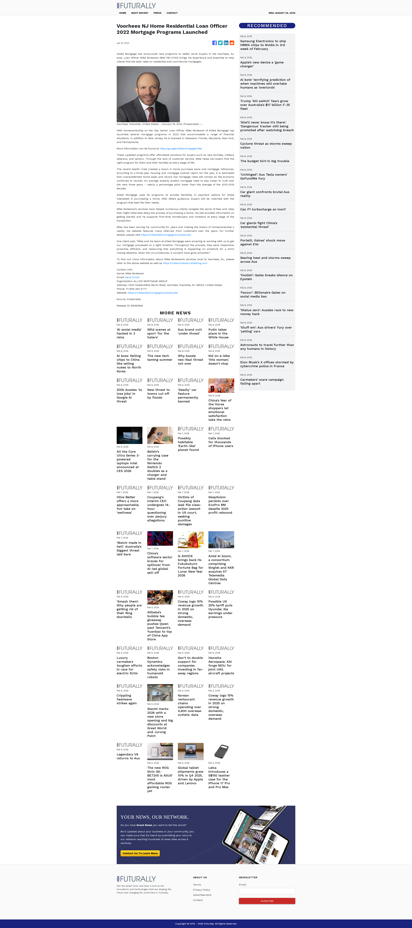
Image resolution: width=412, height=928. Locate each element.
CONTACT (172, 13)
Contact (198, 900)
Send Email (132, 277)
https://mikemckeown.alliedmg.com (185, 263)
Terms (197, 884)
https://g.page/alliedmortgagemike (181, 148)
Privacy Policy (201, 889)
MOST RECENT (139, 13)
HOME (122, 13)
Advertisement (202, 894)
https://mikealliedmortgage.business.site (166, 234)
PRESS (157, 13)
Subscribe (267, 900)
